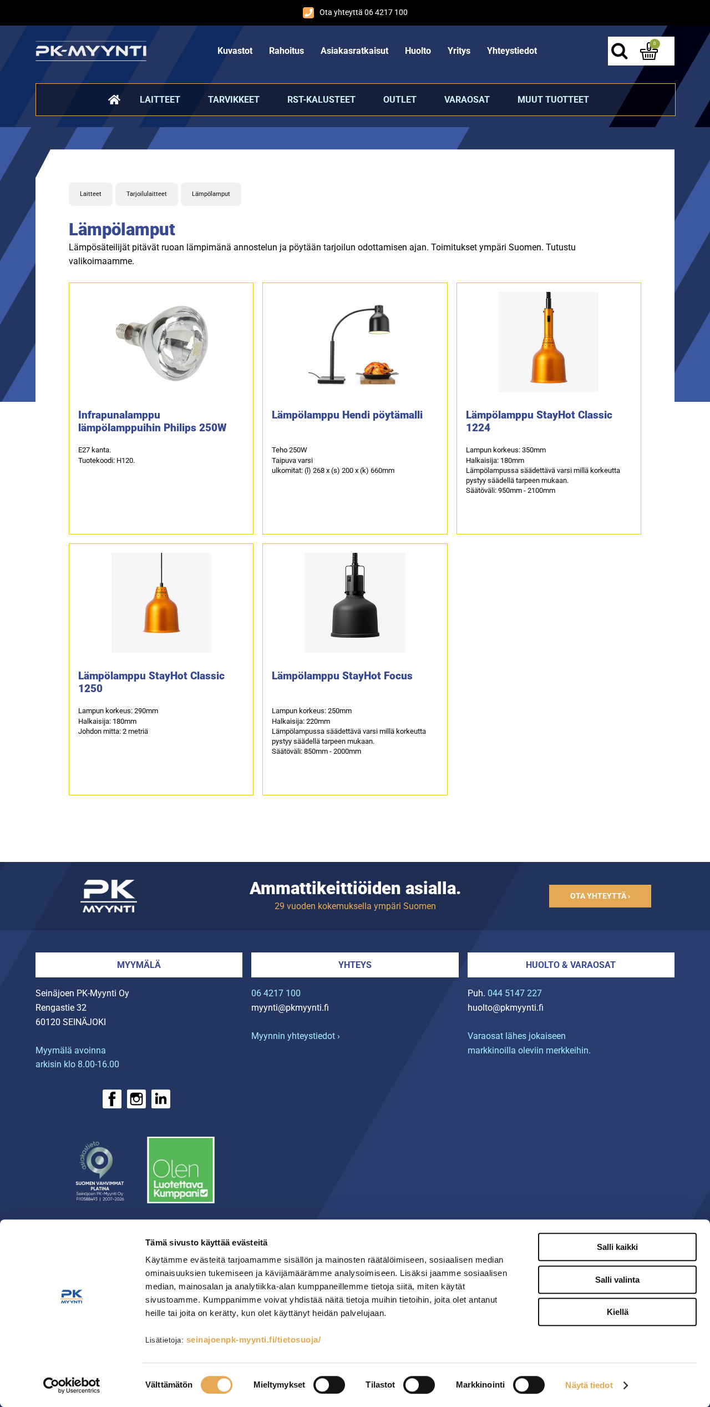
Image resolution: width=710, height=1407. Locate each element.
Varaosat (467, 99)
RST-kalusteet (321, 99)
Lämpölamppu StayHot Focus (342, 675)
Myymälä (139, 965)
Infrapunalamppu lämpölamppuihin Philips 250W (152, 421)
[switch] (329, 1385)
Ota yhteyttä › (600, 896)
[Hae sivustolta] (619, 51)
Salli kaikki (617, 1247)
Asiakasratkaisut (354, 51)
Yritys (459, 51)
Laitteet (160, 99)
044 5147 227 (515, 993)
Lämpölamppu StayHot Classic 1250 (151, 682)
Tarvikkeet (234, 99)
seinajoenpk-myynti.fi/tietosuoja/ (253, 1339)
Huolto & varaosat (571, 965)
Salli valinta (617, 1279)
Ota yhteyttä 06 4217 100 (364, 12)
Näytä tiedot (588, 1385)
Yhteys (355, 965)
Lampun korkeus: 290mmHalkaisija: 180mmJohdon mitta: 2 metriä (118, 721)
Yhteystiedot (512, 51)
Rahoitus (286, 51)
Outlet (400, 99)
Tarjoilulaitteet (146, 194)
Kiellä (617, 1312)
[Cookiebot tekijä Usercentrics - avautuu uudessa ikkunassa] (71, 1385)
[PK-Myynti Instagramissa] (136, 1099)
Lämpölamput (211, 194)
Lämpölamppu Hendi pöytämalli (347, 415)
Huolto (418, 51)
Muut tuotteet (553, 99)
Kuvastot (234, 51)
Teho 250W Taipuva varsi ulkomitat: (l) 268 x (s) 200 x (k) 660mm (333, 460)
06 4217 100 (276, 993)
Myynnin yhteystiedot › (295, 1036)
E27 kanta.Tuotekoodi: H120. (106, 455)
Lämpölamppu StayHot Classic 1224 (539, 421)
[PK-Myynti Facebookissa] (112, 1099)
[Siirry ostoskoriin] (649, 51)
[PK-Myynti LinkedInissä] (160, 1099)
